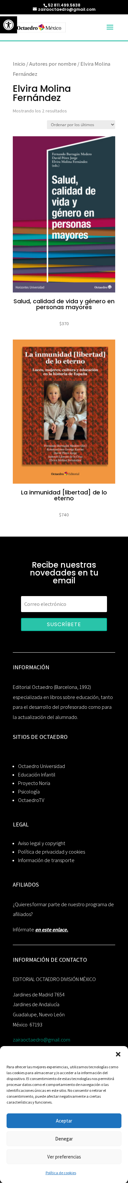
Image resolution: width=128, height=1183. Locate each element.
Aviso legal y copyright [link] (41, 843)
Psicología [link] (29, 791)
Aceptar (64, 1121)
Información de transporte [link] (46, 860)
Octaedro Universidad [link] (41, 766)
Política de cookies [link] (61, 1172)
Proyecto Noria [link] (34, 783)
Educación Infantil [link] (36, 774)
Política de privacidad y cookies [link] (51, 851)
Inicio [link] (19, 63)
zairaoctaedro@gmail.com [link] (41, 1039)
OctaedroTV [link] (31, 800)
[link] (8, 24)
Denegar (64, 1139)
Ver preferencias (64, 1157)
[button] (118, 1054)
